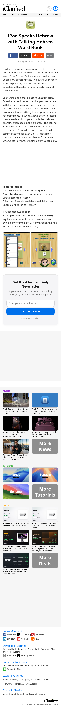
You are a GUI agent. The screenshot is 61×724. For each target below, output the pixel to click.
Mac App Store (28, 655)
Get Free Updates (30, 311)
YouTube (25, 638)
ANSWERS (38, 15)
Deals (40, 679)
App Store (11, 655)
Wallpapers (24, 679)
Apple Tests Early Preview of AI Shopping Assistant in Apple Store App (44, 411)
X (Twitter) (26, 634)
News (5, 679)
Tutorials (13, 679)
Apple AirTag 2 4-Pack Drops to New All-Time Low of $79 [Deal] (16, 524)
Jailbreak (17, 683)
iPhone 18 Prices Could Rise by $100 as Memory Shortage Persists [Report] (44, 434)
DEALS (55, 15)
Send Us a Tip (31, 694)
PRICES (48, 15)
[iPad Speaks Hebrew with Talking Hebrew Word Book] (30, 250)
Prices (33, 679)
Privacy (55, 704)
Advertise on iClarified (13, 694)
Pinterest (39, 634)
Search (34, 683)
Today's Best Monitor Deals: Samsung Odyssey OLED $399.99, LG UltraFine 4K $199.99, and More (43, 549)
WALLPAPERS (27, 15)
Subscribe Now (14, 669)
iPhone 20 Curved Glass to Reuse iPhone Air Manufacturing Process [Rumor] (14, 435)
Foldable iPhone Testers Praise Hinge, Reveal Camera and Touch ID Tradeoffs (15, 457)
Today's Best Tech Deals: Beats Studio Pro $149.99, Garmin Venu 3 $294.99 (15, 571)
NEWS (5, 15)
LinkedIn (11, 638)
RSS (37, 638)
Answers (48, 679)
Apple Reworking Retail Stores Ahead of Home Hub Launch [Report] (15, 411)
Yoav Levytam (42, 62)
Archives (26, 683)
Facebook (11, 634)
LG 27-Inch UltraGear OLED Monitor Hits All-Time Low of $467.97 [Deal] (15, 548)
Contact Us (44, 694)
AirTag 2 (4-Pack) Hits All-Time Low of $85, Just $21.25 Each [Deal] (44, 525)
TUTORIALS (14, 15)
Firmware (7, 683)
